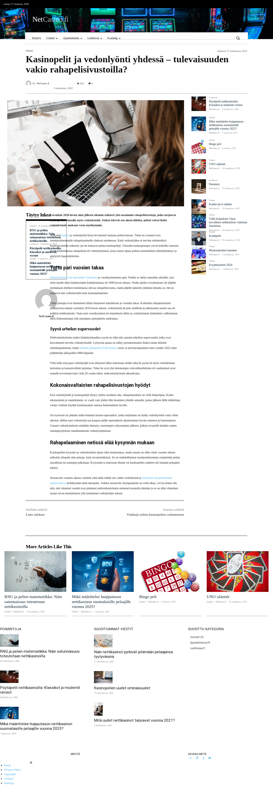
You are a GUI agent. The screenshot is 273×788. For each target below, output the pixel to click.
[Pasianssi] (198, 186)
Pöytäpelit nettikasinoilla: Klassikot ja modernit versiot (45, 252)
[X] (203, 758)
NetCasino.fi (43, 83)
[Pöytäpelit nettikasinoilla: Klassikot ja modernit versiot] (198, 103)
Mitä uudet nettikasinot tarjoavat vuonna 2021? (134, 720)
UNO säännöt (217, 164)
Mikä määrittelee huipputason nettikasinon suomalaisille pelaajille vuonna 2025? (46, 268)
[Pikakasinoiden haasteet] (198, 252)
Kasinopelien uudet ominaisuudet (122, 688)
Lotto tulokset (35, 514)
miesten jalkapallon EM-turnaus (98, 347)
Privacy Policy (12, 769)
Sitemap (9, 783)
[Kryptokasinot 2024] (198, 267)
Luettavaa (34, 244)
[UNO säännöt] (198, 166)
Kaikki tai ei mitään (220, 204)
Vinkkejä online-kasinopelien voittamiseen (155, 514)
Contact (9, 778)
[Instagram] (197, 758)
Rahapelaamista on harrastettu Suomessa (73, 277)
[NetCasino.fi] (29, 83)
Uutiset (29, 50)
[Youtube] (209, 758)
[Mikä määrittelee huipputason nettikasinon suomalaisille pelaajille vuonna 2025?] (198, 124)
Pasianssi (214, 184)
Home (7, 765)
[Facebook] (191, 758)
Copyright (10, 774)
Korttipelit (215, 235)
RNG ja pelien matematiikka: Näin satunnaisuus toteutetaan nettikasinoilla (33, 601)
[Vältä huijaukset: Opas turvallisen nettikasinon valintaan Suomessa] (198, 221)
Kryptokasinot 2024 (220, 264)
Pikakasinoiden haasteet (223, 250)
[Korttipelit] (198, 238)
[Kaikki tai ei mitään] (198, 206)
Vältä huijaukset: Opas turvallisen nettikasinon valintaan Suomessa (228, 222)
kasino (65, 235)
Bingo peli (215, 144)
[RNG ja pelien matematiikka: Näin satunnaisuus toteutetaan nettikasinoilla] (35, 571)
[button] (237, 37)
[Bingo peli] (198, 146)
